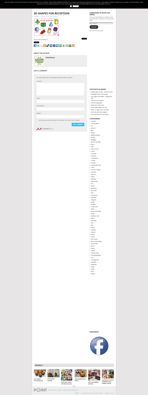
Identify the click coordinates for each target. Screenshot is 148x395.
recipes (93, 227)
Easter (92, 176)
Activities (93, 121)
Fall (92, 183)
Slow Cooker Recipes (96, 241)
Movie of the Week (96, 211)
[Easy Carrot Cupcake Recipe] (40, 373)
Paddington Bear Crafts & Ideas (99, 94)
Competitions (94, 158)
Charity (93, 151)
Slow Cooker (94, 239)
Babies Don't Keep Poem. (97, 105)
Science (93, 236)
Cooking (93, 163)
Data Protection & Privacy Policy (92, 393)
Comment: (39, 81)
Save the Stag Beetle (96, 103)
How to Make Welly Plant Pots (99, 107)
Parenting (93, 220)
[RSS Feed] (73, 45)
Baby (92, 130)
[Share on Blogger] (44, 45)
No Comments (54, 16)
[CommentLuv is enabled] (46, 129)
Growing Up (94, 195)
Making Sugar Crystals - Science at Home (102, 92)
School (93, 234)
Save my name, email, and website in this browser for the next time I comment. (59, 120)
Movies (93, 213)
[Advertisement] (102, 59)
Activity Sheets (95, 123)
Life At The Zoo (57, 390)
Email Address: (40, 106)
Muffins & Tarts (95, 216)
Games (93, 186)
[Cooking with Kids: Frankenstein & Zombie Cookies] (108, 373)
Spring (92, 248)
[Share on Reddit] (66, 45)
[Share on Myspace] (57, 45)
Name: (38, 98)
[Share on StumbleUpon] (60, 45)
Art (92, 126)
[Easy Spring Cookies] (53, 373)
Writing (93, 273)
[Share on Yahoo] (63, 45)
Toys (92, 257)
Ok (71, 6)
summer (93, 250)
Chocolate (93, 153)
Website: (38, 113)
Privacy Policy (109, 393)
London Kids (94, 206)
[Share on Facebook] (35, 45)
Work (92, 271)
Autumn (93, 128)
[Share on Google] (54, 45)
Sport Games (94, 243)
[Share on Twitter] (38, 45)
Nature (93, 218)
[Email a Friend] (41, 45)
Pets (92, 223)
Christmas (93, 156)
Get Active (93, 190)
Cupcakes (93, 172)
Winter (92, 269)
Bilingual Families (95, 135)
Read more (76, 6)
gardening (93, 188)
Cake (92, 146)
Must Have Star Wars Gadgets (99, 112)
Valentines (93, 262)
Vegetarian (94, 264)
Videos (92, 266)
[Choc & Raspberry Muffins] (94, 375)
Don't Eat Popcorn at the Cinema (99, 114)
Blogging (93, 139)
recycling (93, 230)
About (77, 393)
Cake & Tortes (94, 149)
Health (92, 202)
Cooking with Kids (96, 165)
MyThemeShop (73, 390)
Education (93, 179)
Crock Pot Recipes (96, 169)
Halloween (93, 197)
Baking (93, 132)
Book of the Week (95, 142)
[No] (146, 4)
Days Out (93, 174)
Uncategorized (95, 260)
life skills (93, 204)
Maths (92, 209)
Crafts (92, 167)
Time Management (96, 255)
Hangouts (93, 199)
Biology (93, 137)
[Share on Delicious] (47, 45)
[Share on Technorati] (70, 45)
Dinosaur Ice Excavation (97, 100)
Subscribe (93, 27)
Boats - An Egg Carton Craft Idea (100, 109)
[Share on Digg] (51, 45)
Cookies (93, 160)
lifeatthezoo (37, 16)
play (92, 225)
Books (92, 144)
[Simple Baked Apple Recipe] (81, 373)
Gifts (92, 193)
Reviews (93, 232)
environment (94, 181)
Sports (92, 246)
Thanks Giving (95, 253)
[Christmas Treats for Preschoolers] (67, 375)
